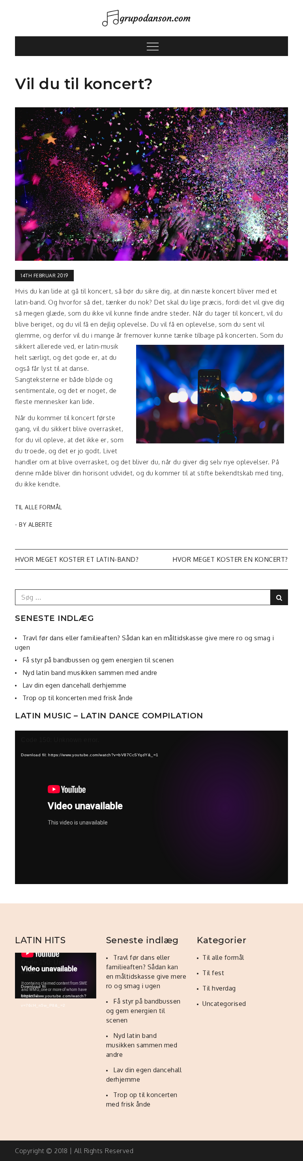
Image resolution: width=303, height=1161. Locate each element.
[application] (151, 807)
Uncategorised (224, 1004)
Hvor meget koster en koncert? (230, 559)
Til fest (213, 973)
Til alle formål (38, 507)
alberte (40, 524)
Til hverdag (219, 988)
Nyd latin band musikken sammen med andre (89, 673)
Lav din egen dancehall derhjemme (74, 685)
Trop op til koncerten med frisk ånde (77, 698)
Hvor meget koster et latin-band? (76, 559)
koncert (224, 291)
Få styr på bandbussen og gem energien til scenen (98, 660)
